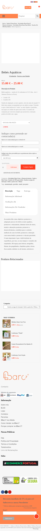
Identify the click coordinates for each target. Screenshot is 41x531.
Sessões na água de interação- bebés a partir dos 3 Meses (17, 180)
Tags (18, 191)
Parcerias (4, 417)
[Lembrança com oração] (7, 357)
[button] (28, 7)
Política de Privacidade (9, 441)
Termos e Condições (9, 444)
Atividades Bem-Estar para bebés (22, 25)
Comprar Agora (28, 167)
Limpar (5, 127)
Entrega (27, 191)
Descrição (9, 191)
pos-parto (25, 184)
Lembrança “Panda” (17, 333)
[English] (31, 2)
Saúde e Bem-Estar (12, 23)
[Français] (33, 2)
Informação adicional (13, 196)
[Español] (37, 2)
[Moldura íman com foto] (7, 323)
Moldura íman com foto (19, 322)
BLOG (3, 408)
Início (4, 23)
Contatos (4, 414)
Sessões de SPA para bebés (15, 180)
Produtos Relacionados (12, 259)
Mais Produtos (10, 213)
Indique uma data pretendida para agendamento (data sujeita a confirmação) (19, 154)
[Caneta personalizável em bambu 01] (7, 346)
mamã (20, 184)
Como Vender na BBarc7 (10, 423)
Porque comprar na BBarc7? (11, 426)
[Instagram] (6, 492)
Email (5, 510)
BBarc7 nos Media (8, 420)
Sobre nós (5, 405)
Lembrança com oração (18, 355)
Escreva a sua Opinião (23, 76)
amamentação (8, 184)
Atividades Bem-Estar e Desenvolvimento (20, 178)
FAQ (2, 438)
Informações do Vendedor (15, 207)
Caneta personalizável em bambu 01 (22, 344)
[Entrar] (33, 8)
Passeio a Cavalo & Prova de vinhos (20, 280)
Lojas (3, 411)
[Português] (35, 2)
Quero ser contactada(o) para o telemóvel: (13, 139)
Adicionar (13, 167)
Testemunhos (6, 447)
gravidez (15, 184)
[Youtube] (9, 492)
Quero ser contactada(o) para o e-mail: (12, 146)
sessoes (3, 119)
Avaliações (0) (10, 202)
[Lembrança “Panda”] (7, 335)
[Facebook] (2, 492)
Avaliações (12, 76)
